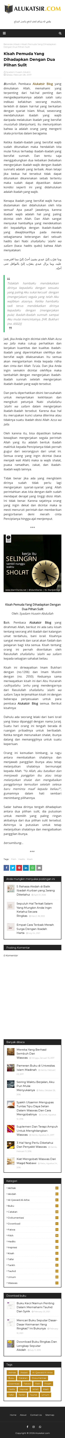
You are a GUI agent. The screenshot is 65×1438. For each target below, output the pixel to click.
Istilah (35, 1389)
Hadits (21, 859)
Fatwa (33, 1229)
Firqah (48, 1383)
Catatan (33, 1211)
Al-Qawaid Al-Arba (32, 1199)
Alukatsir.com (42, 1433)
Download (33, 1223)
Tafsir (33, 1259)
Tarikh (32, 1265)
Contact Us (36, 1415)
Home (13, 1415)
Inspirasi (33, 1247)
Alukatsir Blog (43, 84)
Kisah (30, 859)
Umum (33, 1277)
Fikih (13, 859)
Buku (32, 1205)
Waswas (32, 1283)
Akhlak (33, 1188)
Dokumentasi (32, 1217)
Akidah (33, 1193)
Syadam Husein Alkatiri (18, 72)
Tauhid (33, 1271)
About (23, 1415)
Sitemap (49, 1415)
